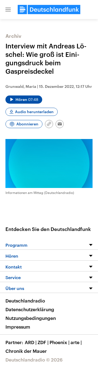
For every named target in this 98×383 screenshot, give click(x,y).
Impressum (17, 326)
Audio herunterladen (34, 111)
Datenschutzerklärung (29, 309)
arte (76, 342)
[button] (8, 9)
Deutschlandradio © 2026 (34, 359)
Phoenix (59, 342)
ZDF (43, 342)
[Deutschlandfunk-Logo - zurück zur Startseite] (49, 9)
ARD (30, 342)
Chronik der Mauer (26, 351)
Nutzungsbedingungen (30, 318)
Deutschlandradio (25, 300)
